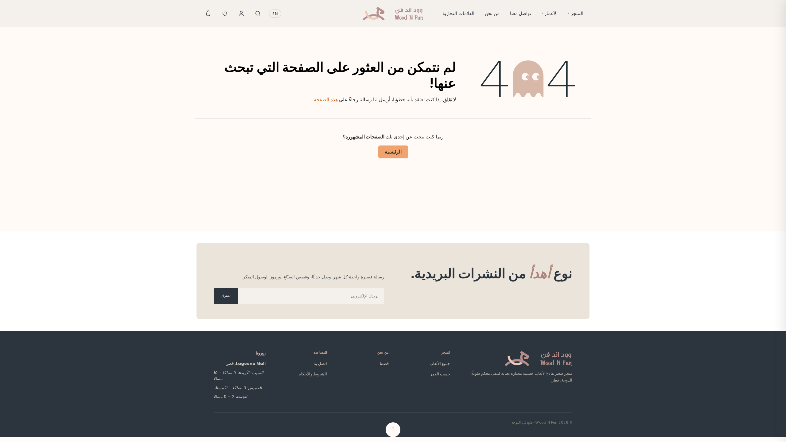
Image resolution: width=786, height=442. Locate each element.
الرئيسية (393, 151)
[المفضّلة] (224, 13)
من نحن (492, 13)
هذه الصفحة (326, 99)
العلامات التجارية (458, 13)
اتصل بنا (320, 363)
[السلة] (208, 13)
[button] (393, 429)
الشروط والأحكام (313, 374)
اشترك (226, 295)
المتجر (575, 13)
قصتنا (384, 363)
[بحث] (257, 13)
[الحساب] (241, 13)
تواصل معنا (520, 13)
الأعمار (550, 13)
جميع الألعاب (440, 363)
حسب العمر (440, 374)
